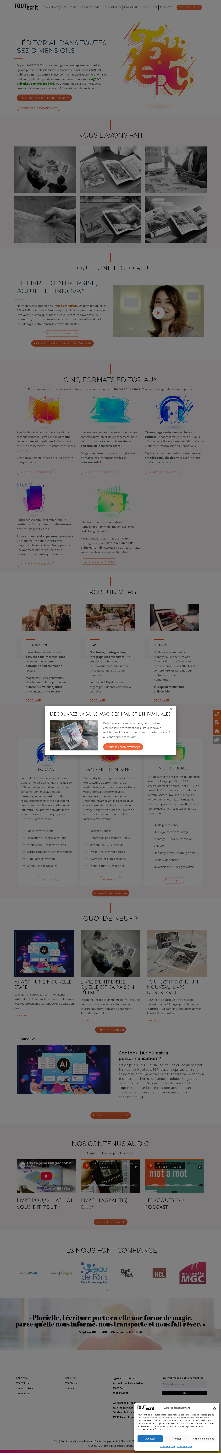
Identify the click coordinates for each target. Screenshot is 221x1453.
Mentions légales (167, 1446)
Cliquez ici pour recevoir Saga (123, 747)
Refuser (177, 1438)
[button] (214, 1407)
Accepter (150, 1438)
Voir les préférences (203, 1438)
